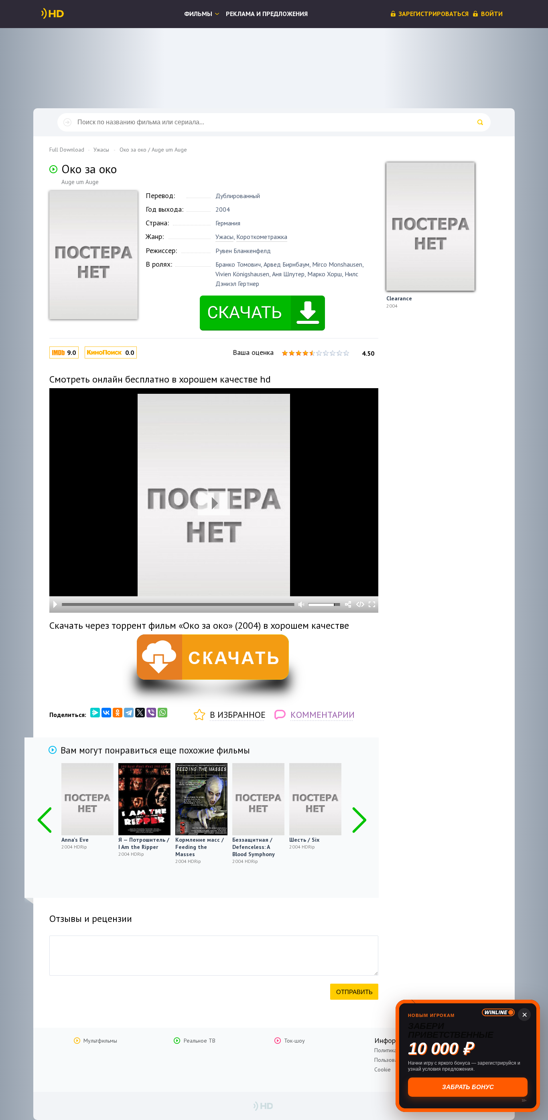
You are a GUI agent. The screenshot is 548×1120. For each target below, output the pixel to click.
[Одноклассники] (117, 712)
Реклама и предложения (267, 14)
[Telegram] (129, 712)
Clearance (399, 298)
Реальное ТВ (199, 1040)
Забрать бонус (468, 1087)
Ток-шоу (294, 1040)
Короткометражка (261, 237)
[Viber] (151, 712)
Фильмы (198, 14)
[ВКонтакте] (106, 712)
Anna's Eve (75, 839)
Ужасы (224, 237)
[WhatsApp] (162, 712)
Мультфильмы (100, 1040)
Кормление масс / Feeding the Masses (199, 847)
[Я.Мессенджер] (95, 712)
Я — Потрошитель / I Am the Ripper (143, 843)
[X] (140, 712)
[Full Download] (65, 13)
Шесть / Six (304, 839)
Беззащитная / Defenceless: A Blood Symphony (253, 847)
